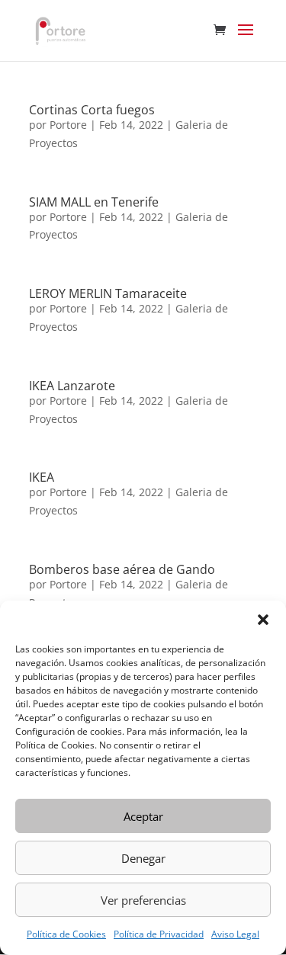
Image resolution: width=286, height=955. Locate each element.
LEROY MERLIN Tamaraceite (108, 293)
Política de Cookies (66, 934)
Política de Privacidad (159, 934)
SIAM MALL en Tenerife (94, 202)
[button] (263, 619)
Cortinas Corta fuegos (92, 109)
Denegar (143, 858)
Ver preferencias (143, 900)
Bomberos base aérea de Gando (122, 569)
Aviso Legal (235, 934)
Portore (68, 124)
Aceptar (143, 816)
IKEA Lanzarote (72, 385)
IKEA (41, 477)
